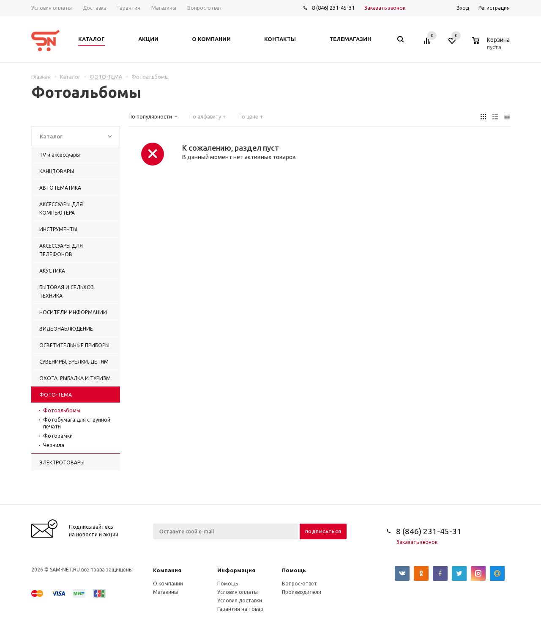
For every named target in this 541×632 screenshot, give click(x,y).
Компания (167, 570)
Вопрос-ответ (299, 583)
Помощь (294, 570)
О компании (168, 583)
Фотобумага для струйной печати (76, 423)
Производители (301, 592)
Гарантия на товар (240, 609)
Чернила (53, 445)
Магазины (165, 592)
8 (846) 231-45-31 (333, 8)
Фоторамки (58, 436)
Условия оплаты (237, 592)
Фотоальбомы (61, 410)
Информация (236, 570)
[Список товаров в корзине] (492, 46)
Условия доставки (239, 600)
